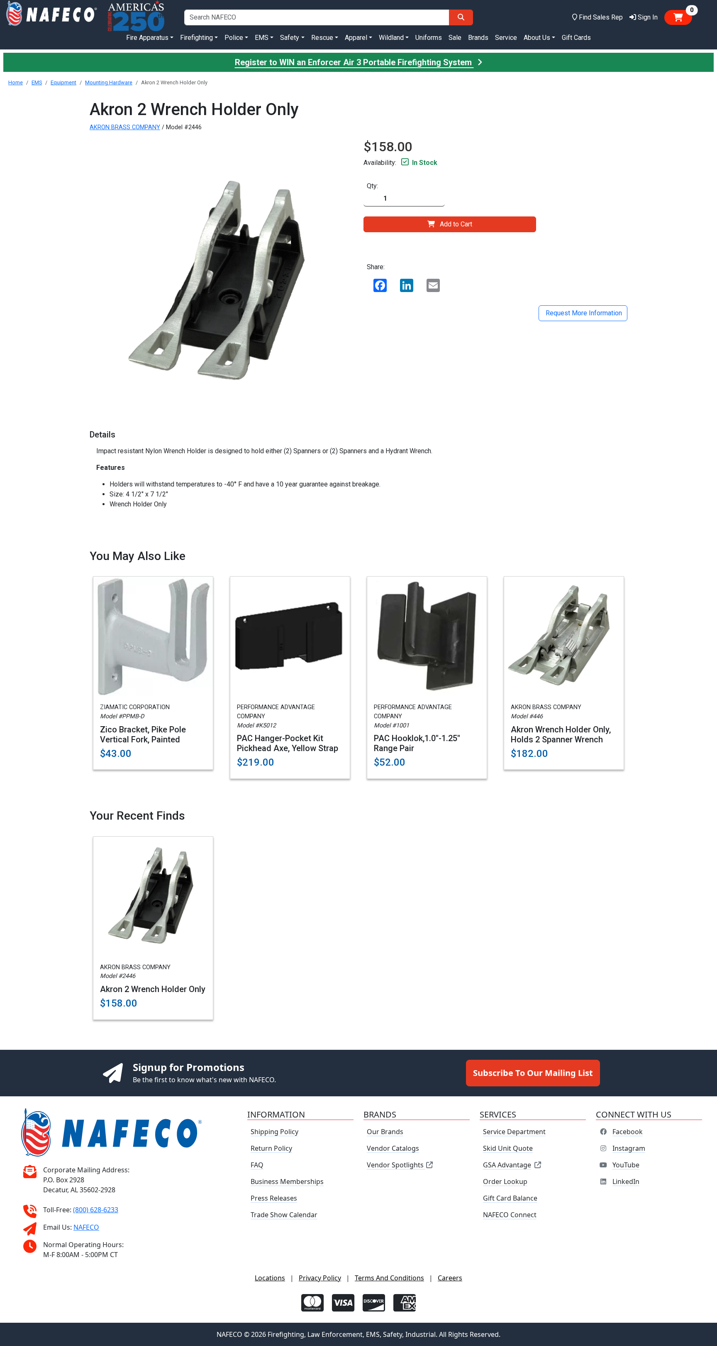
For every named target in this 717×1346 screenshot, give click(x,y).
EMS (37, 82)
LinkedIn (625, 1181)
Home (15, 82)
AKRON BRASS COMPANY (125, 127)
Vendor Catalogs (393, 1148)
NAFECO (86, 1227)
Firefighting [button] (196, 38)
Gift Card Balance (510, 1198)
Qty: (372, 186)
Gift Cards (576, 38)
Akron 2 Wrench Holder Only (152, 989)
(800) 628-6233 (95, 1209)
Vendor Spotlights (396, 1164)
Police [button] (233, 38)
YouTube (625, 1164)
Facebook (627, 1131)
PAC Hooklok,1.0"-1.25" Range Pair (417, 743)
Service (506, 38)
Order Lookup (505, 1181)
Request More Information (583, 313)
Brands (478, 38)
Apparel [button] (356, 38)
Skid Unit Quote (508, 1148)
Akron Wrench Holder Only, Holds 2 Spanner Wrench (561, 734)
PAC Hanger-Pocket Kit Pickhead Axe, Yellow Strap (287, 743)
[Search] (461, 17)
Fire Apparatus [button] (147, 38)
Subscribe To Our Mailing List (533, 1072)
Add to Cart (456, 224)
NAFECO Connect (510, 1214)
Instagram (628, 1148)
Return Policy (271, 1148)
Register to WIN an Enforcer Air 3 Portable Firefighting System (354, 62)
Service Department (514, 1131)
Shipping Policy (274, 1131)
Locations (270, 1277)
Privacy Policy (320, 1277)
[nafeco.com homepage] (51, 17)
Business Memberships (287, 1181)
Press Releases (274, 1198)
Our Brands (385, 1131)
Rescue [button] (322, 38)
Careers (450, 1277)
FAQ (257, 1164)
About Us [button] (537, 38)
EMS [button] (261, 38)
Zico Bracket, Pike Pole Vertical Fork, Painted (143, 734)
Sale (455, 38)
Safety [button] (289, 38)
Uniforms (428, 38)
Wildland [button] (391, 38)
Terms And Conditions (389, 1277)
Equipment (63, 82)
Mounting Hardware (108, 82)
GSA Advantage (507, 1164)
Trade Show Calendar (284, 1214)
